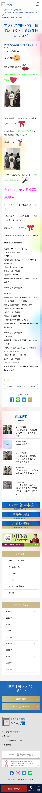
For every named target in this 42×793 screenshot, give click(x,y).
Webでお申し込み (21, 706)
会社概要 (7, 736)
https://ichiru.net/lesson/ (13, 243)
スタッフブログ (16, 10)
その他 (11, 593)
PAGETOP (38, 790)
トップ (4, 10)
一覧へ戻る (21, 386)
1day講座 (12, 573)
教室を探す (21, 699)
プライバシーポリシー (13, 740)
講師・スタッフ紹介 (16, 560)
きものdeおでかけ (16, 567)
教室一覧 (31, 791)
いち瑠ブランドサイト (13, 732)
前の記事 (10, 386)
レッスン (12, 580)
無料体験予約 (14, 788)
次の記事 (32, 386)
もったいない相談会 (16, 586)
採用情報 (7, 745)
